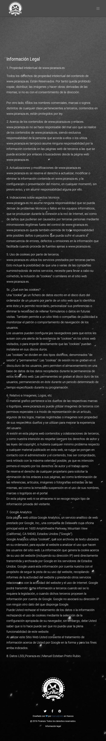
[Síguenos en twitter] (45, 711)
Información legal (53, 726)
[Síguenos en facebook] (52, 711)
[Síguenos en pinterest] (59, 711)
